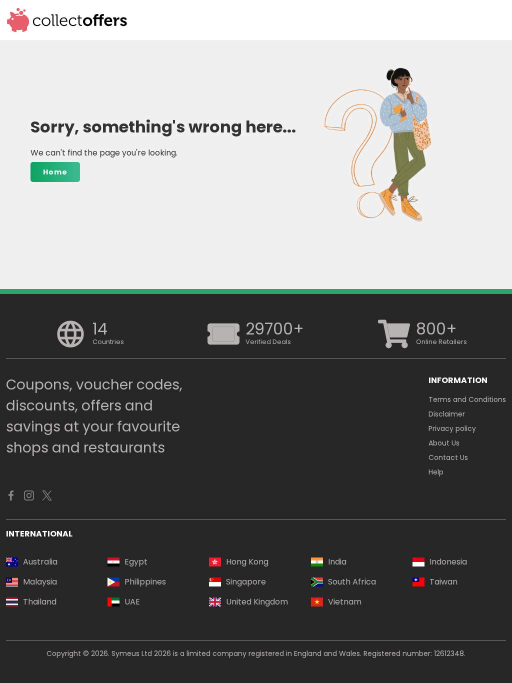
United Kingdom (257, 602)
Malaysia (40, 582)
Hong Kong (247, 562)
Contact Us (448, 457)
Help (436, 472)
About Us (444, 443)
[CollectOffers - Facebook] (11, 498)
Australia (40, 562)
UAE (132, 602)
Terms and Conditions (467, 399)
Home (55, 172)
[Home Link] (67, 20)
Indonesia (448, 562)
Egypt (136, 562)
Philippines (145, 582)
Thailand (39, 602)
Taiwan (444, 582)
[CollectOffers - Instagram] (29, 498)
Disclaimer (446, 414)
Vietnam (345, 602)
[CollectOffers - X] (47, 498)
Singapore (246, 582)
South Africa (352, 582)
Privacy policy (452, 429)
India (337, 562)
